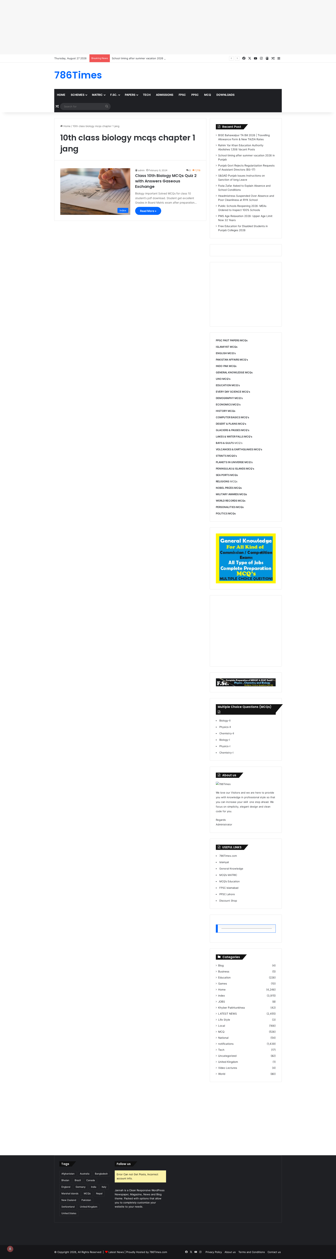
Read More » (148, 211)
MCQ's (229, 442)
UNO (219, 378)
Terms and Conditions (251, 1252)
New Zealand (68, 1200)
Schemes (77, 94)
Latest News (116, 1252)
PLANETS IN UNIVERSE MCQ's (234, 462)
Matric (97, 94)
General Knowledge (231, 868)
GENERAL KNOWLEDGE (230, 372)
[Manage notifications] (10, 1249)
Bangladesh (101, 1173)
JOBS (221, 1001)
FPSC (182, 94)
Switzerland (67, 1206)
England (65, 1186)
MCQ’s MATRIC (228, 875)
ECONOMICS (224, 404)
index (221, 995)
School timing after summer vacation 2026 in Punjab (143, 58)
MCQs (226, 481)
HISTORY (221, 410)
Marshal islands (69, 1193)
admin (141, 170)
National (223, 1037)
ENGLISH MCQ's (226, 353)
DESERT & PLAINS (226, 423)
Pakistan (86, 1200)
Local (221, 1025)
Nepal (99, 1193)
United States (68, 1213)
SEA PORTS (223, 475)
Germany (81, 1186)
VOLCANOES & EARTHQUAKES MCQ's (239, 449)
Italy (104, 1186)
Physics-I (224, 746)
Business (223, 971)
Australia (84, 1173)
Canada (90, 1180)
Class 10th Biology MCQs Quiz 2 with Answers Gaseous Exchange (166, 181)
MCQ (207, 94)
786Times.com (228, 855)
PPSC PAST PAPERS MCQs (232, 340)
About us (230, 1252)
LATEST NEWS (227, 1013)
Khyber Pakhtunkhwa (231, 1007)
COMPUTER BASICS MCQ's (232, 417)
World (221, 1073)
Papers (130, 94)
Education (224, 977)
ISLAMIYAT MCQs (226, 346)
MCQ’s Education (229, 881)
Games (222, 983)
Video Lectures (227, 1067)
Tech (146, 94)
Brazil (78, 1180)
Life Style (224, 1019)
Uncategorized (227, 1055)
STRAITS (221, 455)
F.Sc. (113, 94)
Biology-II (224, 720)
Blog (221, 965)
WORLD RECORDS (226, 500)
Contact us (274, 1252)
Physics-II (225, 726)
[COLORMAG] (223, 784)
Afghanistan (67, 1173)
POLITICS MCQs (226, 513)
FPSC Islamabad (228, 887)
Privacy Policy (214, 1252)
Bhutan (65, 1180)
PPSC (195, 94)
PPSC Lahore (227, 894)
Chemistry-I (226, 752)
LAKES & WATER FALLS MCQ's (234, 436)
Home (61, 94)
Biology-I (224, 739)
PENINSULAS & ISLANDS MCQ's (235, 468)
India (93, 1186)
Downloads (225, 94)
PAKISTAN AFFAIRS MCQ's (232, 359)
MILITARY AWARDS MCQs (231, 494)
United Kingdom (228, 1061)
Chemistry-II (226, 733)
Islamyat (224, 862)
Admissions (164, 94)
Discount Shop (228, 900)
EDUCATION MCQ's (228, 385)
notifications (226, 1043)
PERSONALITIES (225, 507)
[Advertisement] (116, 27)
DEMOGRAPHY (225, 398)
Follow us (124, 1164)
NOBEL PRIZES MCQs (229, 487)
